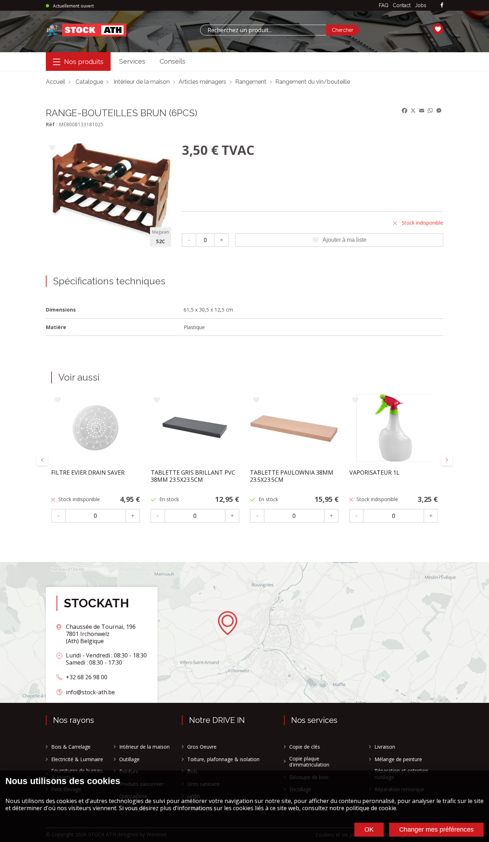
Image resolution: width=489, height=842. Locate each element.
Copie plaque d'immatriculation (309, 761)
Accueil (55, 81)
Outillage (129, 759)
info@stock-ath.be (90, 692)
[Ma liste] (437, 30)
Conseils (172, 61)
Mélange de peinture (398, 759)
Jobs (420, 5)
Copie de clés (304, 747)
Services (132, 61)
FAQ (383, 5)
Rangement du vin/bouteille (312, 81)
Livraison (384, 747)
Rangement (250, 81)
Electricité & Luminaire (77, 759)
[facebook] (442, 6)
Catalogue (89, 81)
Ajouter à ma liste (345, 240)
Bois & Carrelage (71, 747)
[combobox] (263, 30)
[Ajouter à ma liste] (52, 148)
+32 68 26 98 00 (86, 677)
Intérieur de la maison (141, 81)
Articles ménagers (202, 81)
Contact (402, 5)
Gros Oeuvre (202, 747)
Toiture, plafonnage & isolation (223, 759)
